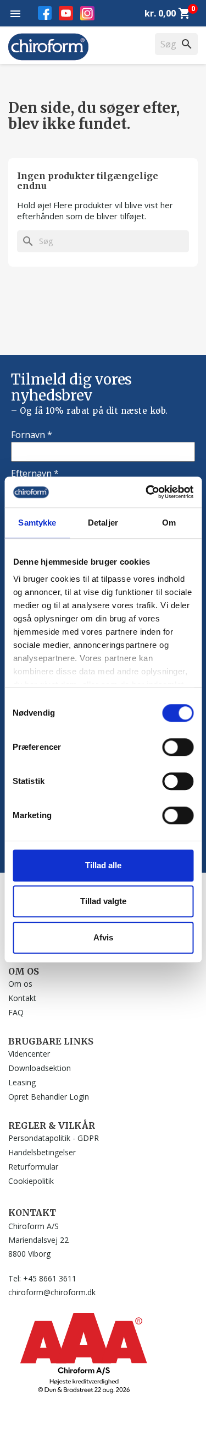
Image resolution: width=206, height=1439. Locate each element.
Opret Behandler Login (48, 1096)
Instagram (87, 13)
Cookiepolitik (31, 1181)
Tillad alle (103, 865)
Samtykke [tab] (37, 522)
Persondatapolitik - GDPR (53, 1138)
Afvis (103, 937)
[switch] (177, 747)
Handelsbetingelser (42, 1152)
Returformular (33, 1166)
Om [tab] (169, 522)
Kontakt (22, 998)
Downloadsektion (39, 1068)
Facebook (45, 13)
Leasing (22, 1082)
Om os (20, 983)
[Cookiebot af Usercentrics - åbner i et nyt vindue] (146, 492)
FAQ (16, 1012)
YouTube (66, 13)
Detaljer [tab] (103, 522)
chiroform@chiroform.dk (52, 1292)
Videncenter (29, 1053)
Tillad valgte (103, 901)
